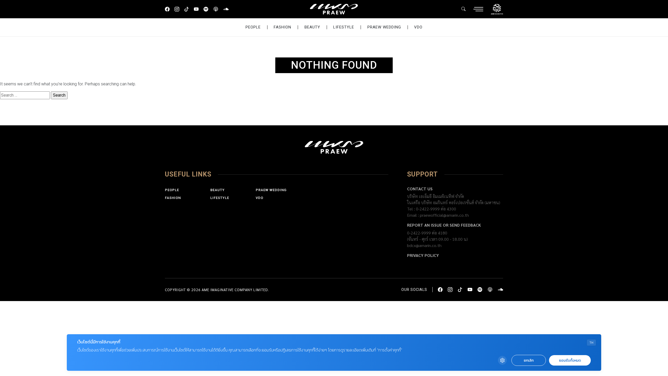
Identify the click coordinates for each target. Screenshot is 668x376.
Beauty (312, 27)
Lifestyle (343, 27)
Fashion (282, 27)
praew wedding (384, 27)
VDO (418, 27)
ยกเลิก (529, 360)
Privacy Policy (423, 255)
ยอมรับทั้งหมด (570, 360)
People (253, 27)
